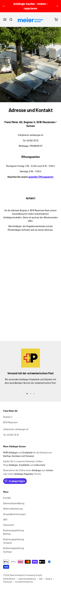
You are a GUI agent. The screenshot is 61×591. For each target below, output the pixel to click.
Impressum (8, 525)
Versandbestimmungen (14, 514)
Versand (48, 579)
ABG (5, 519)
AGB (40, 579)
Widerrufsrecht (9, 579)
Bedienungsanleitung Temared (13, 541)
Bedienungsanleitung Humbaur (13, 550)
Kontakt (7, 497)
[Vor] (57, 6)
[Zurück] (3, 6)
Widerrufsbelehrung (13, 508)
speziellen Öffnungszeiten (40, 177)
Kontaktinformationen (24, 582)
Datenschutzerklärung (13, 503)
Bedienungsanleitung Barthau (13, 532)
